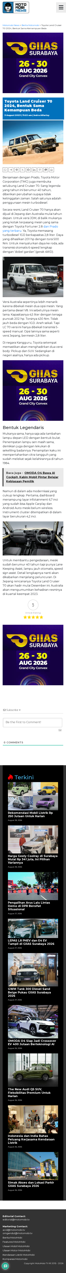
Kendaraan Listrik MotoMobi (19, 1254)
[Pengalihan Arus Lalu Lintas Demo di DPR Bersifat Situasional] (33, 885)
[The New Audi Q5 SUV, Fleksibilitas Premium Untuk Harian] (33, 1070)
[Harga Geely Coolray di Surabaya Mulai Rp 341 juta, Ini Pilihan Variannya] (33, 839)
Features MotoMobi (14, 1241)
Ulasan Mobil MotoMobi (16, 1246)
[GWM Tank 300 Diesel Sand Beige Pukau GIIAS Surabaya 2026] (33, 969)
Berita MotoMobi (12, 1237)
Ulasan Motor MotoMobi (16, 1250)
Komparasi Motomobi (15, 1259)
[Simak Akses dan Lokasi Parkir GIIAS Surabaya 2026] (33, 1165)
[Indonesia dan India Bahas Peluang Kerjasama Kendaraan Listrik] (33, 1119)
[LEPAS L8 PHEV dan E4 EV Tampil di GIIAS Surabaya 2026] (33, 928)
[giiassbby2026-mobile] (33, 62)
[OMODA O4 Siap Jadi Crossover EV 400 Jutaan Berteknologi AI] (33, 1021)
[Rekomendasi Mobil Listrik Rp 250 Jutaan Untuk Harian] (33, 796)
